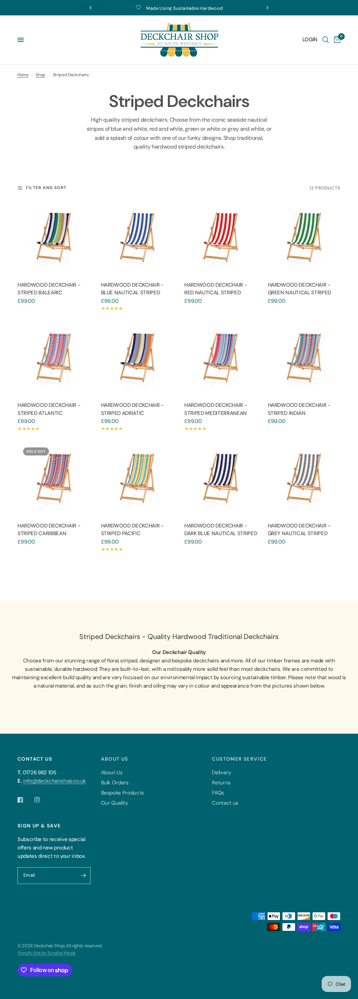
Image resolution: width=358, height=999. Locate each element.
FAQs (218, 792)
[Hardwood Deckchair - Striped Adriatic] (137, 358)
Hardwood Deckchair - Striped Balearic (48, 288)
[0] (336, 39)
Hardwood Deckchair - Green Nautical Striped (299, 288)
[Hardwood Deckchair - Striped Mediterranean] (220, 358)
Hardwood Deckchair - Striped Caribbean (48, 529)
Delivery (221, 772)
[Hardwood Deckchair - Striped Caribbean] (54, 478)
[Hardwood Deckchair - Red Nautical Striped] (220, 237)
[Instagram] (42, 799)
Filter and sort (46, 188)
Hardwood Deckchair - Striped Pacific (132, 529)
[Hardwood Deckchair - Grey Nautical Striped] (304, 478)
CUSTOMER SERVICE (239, 758)
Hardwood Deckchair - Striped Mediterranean (215, 409)
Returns (221, 782)
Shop (40, 75)
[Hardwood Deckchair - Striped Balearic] (54, 237)
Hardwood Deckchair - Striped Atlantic (48, 409)
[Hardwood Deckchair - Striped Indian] (304, 358)
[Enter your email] (84, 875)
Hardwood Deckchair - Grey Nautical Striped (299, 529)
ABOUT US (114, 758)
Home (23, 75)
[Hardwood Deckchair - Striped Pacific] (137, 478)
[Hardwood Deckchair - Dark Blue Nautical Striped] (220, 478)
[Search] (325, 39)
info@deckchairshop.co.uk (54, 780)
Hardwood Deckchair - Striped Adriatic (132, 409)
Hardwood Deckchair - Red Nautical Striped (215, 288)
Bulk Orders (115, 782)
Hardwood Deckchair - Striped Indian (299, 409)
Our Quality (114, 802)
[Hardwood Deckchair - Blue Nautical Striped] (137, 237)
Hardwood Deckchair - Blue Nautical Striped (132, 288)
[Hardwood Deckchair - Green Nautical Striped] (304, 237)
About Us (112, 772)
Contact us (225, 802)
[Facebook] (25, 799)
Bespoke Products (122, 792)
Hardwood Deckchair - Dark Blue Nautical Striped (220, 529)
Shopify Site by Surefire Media (46, 953)
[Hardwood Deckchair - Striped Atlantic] (54, 358)
